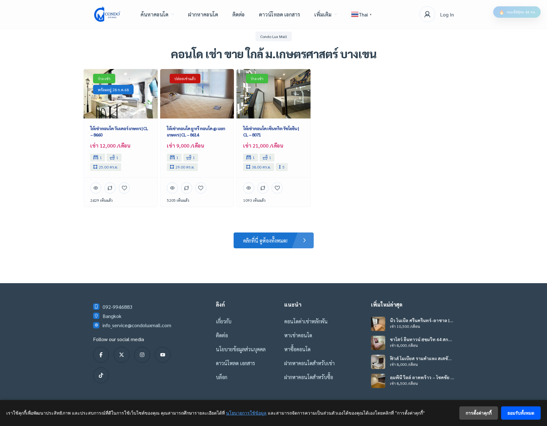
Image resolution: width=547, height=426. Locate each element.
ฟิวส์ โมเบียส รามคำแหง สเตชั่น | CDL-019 (421, 358)
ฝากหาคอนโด (203, 14)
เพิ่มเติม (322, 14)
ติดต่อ (238, 14)
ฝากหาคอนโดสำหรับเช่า (309, 363)
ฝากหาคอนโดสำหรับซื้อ (308, 377)
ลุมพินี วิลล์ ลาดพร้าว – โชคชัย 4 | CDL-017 (421, 377)
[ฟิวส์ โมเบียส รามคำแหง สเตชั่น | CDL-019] (378, 362)
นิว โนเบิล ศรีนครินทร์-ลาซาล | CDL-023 (420, 320)
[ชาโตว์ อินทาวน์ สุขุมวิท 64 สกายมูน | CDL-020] (378, 343)
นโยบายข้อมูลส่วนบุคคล (241, 349)
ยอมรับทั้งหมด (520, 413)
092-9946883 (118, 306)
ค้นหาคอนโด (154, 14)
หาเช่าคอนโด (298, 335)
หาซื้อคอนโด (297, 349)
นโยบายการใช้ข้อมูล (246, 413)
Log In (447, 14)
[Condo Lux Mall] (107, 14)
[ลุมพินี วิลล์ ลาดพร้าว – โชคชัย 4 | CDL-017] (378, 381)
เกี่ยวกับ (223, 321)
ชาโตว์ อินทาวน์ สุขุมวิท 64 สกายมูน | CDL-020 (420, 339)
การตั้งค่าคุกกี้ (479, 413)
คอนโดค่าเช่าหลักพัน (306, 321)
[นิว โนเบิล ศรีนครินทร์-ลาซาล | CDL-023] (378, 324)
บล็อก (221, 377)
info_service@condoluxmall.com (137, 325)
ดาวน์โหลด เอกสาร (279, 14)
